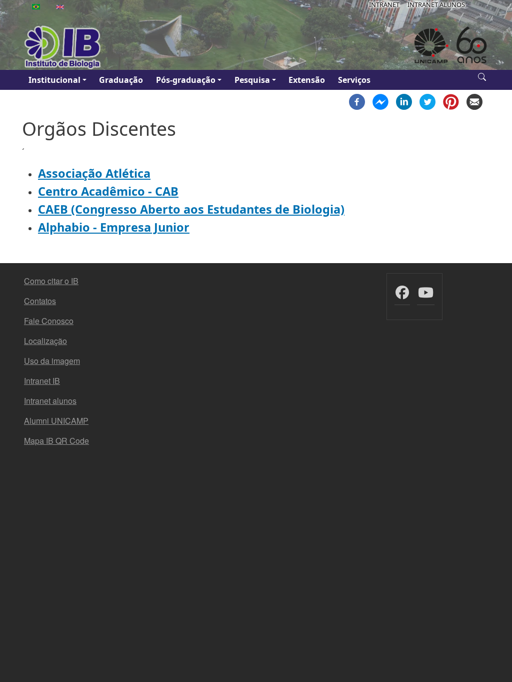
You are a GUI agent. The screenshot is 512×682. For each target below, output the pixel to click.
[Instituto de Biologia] (63, 47)
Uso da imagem (52, 360)
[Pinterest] (451, 100)
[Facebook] (357, 100)
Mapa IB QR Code (56, 440)
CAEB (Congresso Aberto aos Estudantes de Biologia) (191, 209)
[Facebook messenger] (380, 100)
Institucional (54, 79)
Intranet (384, 4)
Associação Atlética (94, 173)
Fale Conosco (49, 321)
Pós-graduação (186, 79)
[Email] (474, 100)
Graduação (121, 79)
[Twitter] (428, 100)
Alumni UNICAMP (56, 420)
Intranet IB (42, 380)
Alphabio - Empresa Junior (114, 227)
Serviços (354, 79)
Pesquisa (252, 79)
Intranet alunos (50, 400)
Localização (45, 340)
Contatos (40, 301)
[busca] (482, 75)
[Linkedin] (404, 100)
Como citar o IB (51, 281)
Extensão (306, 79)
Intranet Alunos (436, 4)
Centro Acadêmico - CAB (108, 191)
